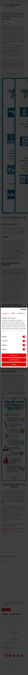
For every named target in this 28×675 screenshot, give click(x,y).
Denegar (14, 364)
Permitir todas (14, 355)
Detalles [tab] (13, 313)
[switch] (24, 341)
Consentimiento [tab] (5, 313)
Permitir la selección (14, 359)
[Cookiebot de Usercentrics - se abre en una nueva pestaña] (20, 309)
